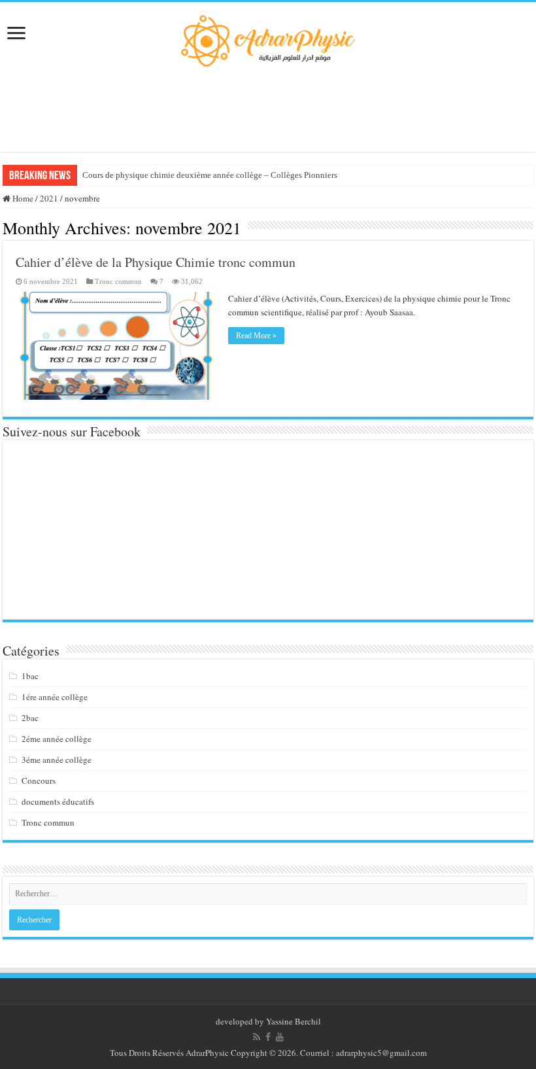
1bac (30, 676)
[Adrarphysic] (268, 38)
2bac (30, 718)
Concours (39, 780)
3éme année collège (57, 759)
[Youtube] (280, 1037)
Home (21, 198)
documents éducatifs (58, 801)
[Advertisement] (268, 109)
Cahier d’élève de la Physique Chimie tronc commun (155, 262)
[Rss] (256, 1037)
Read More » (256, 335)
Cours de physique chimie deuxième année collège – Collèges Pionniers (209, 175)
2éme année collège (57, 739)
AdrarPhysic (208, 1053)
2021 (49, 198)
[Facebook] (268, 1037)
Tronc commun (118, 281)
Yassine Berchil (293, 1021)
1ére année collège (55, 697)
